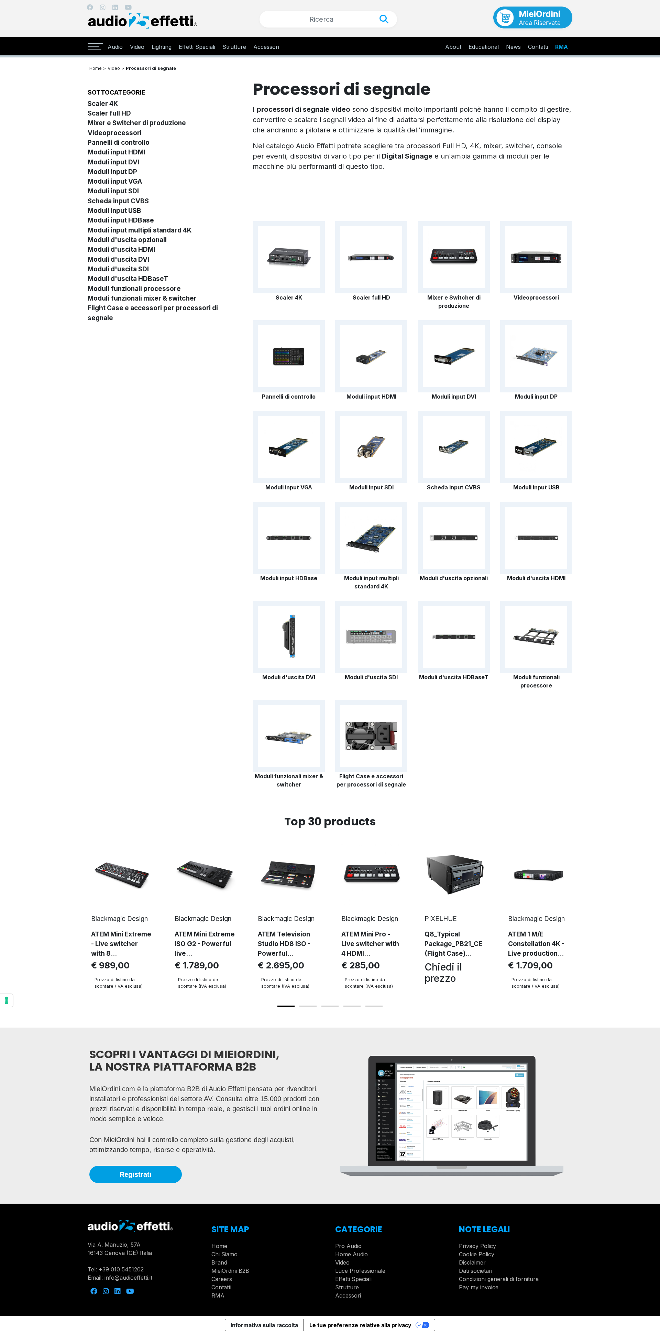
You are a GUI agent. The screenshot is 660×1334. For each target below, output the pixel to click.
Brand (219, 1262)
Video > (116, 68)
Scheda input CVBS (118, 201)
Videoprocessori (115, 133)
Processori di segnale (151, 68)
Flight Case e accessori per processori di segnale (371, 780)
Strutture (234, 46)
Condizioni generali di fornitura (499, 1279)
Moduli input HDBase (121, 220)
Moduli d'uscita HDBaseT (128, 279)
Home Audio (351, 1254)
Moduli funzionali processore (134, 289)
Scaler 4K (103, 104)
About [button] (453, 46)
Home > (97, 68)
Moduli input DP (112, 172)
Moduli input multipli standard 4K (139, 230)
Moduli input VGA (115, 181)
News (513, 46)
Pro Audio (348, 1246)
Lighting (162, 46)
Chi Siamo (224, 1254)
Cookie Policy (476, 1254)
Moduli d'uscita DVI (118, 259)
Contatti (221, 1287)
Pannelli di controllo (119, 143)
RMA (561, 46)
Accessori (266, 46)
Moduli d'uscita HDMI (121, 249)
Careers (221, 1279)
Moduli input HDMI (116, 152)
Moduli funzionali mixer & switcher (142, 298)
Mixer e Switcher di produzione (137, 123)
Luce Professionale (360, 1270)
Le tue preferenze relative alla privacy (360, 1325)
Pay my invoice (478, 1287)
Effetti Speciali (197, 46)
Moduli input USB (114, 211)
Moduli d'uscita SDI (118, 269)
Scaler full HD (109, 113)
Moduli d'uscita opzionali (127, 240)
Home (219, 1246)
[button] (286, 1006)
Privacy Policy (477, 1246)
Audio (115, 46)
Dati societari (475, 1270)
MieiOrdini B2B (230, 1270)
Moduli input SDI (113, 191)
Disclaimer (472, 1262)
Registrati (136, 1174)
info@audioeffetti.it (128, 1277)
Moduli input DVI (113, 162)
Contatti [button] (538, 46)
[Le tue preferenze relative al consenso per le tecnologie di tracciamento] (6, 1000)
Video (137, 46)
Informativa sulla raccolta (264, 1325)
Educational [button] (484, 46)
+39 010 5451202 (121, 1269)
